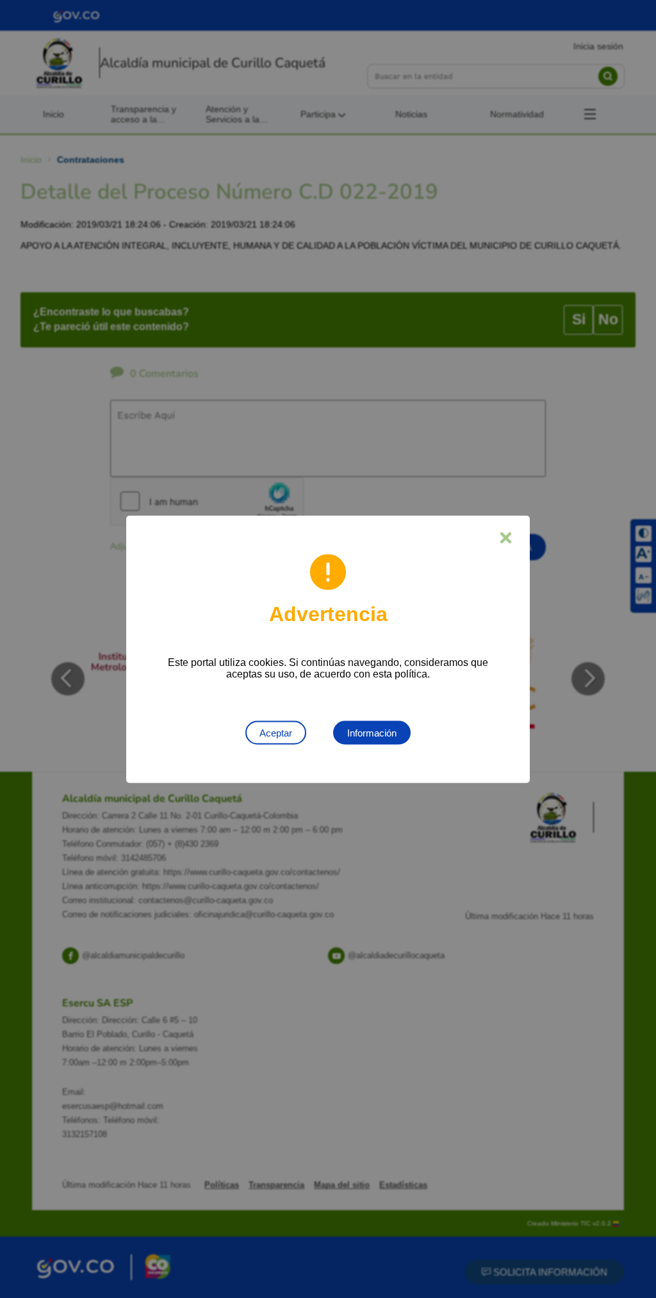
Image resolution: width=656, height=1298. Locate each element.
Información (372, 732)
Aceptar (275, 732)
